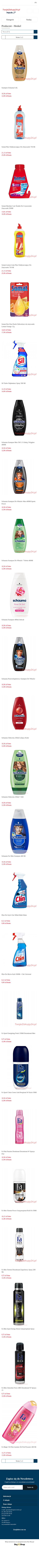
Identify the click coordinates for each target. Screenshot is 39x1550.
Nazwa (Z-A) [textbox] (6, 32)
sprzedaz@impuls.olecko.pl (13, 1510)
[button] (19, 1496)
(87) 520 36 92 (8, 1511)
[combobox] (19, 32)
